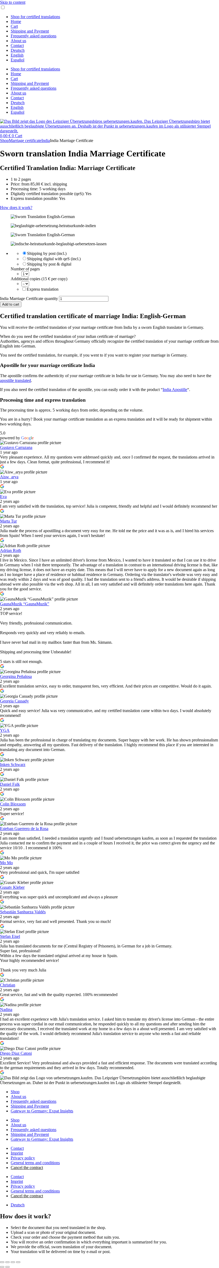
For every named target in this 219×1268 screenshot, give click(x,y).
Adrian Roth (10, 550)
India (45, 140)
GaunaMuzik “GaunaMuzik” (24, 604)
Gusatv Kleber (12, 887)
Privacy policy (23, 1158)
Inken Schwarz (12, 764)
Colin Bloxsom (13, 804)
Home (16, 21)
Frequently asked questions (33, 36)
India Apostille (175, 389)
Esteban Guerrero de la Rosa (24, 828)
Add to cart (10, 304)
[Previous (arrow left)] (2, 1267)
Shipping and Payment (30, 31)
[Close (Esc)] (18, 1262)
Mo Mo (6, 862)
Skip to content (12, 2)
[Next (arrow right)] (7, 1267)
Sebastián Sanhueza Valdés (23, 912)
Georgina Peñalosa (16, 676)
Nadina (6, 1009)
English (17, 55)
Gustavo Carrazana (16, 447)
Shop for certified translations (35, 16)
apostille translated (15, 380)
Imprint (17, 1153)
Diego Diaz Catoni (16, 1053)
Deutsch (18, 50)
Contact (17, 45)
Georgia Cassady (14, 701)
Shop (4, 140)
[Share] (13, 1262)
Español (17, 60)
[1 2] (25, 273)
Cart (14, 26)
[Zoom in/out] (2, 1262)
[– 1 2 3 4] (25, 283)
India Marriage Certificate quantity (29, 298)
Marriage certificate (25, 140)
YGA (5, 730)
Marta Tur (8, 521)
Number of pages (25, 269)
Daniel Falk (10, 784)
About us (18, 40)
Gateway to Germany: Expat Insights (42, 1111)
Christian (7, 985)
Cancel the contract (27, 1167)
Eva (3, 496)
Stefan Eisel (10, 936)
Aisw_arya (9, 477)
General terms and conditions (35, 1162)
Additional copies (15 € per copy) (39, 278)
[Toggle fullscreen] (7, 1262)
